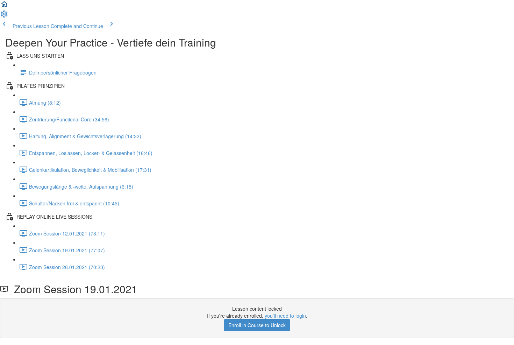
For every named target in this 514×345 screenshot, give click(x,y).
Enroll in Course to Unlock (257, 325)
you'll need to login (285, 315)
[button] (4, 6)
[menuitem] (4, 16)
